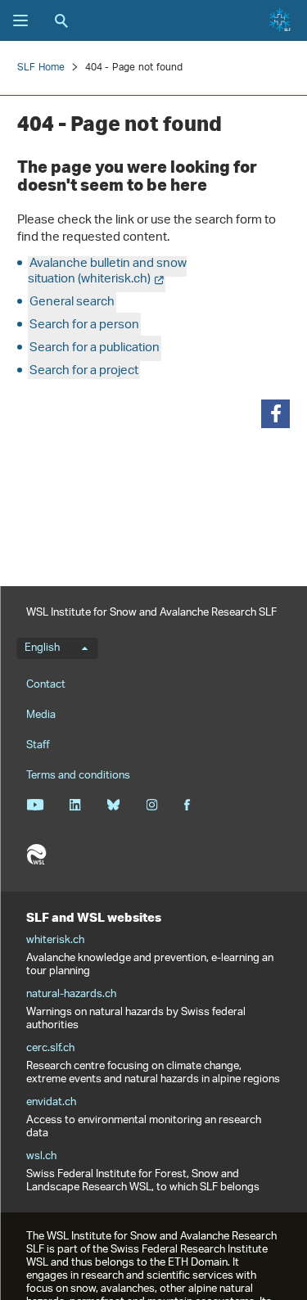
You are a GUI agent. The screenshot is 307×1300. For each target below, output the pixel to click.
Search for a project (83, 371)
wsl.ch (41, 1156)
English (42, 648)
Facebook (186, 804)
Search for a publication (94, 348)
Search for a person (84, 325)
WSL (36, 854)
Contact (45, 685)
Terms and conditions (78, 776)
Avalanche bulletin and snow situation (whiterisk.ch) (107, 271)
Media (41, 715)
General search (72, 302)
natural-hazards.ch (71, 994)
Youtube (34, 804)
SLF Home (41, 67)
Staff (38, 745)
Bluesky (113, 804)
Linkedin (75, 804)
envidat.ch (51, 1102)
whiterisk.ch (55, 940)
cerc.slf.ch (50, 1048)
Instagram (152, 804)
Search (61, 20)
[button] (275, 413)
